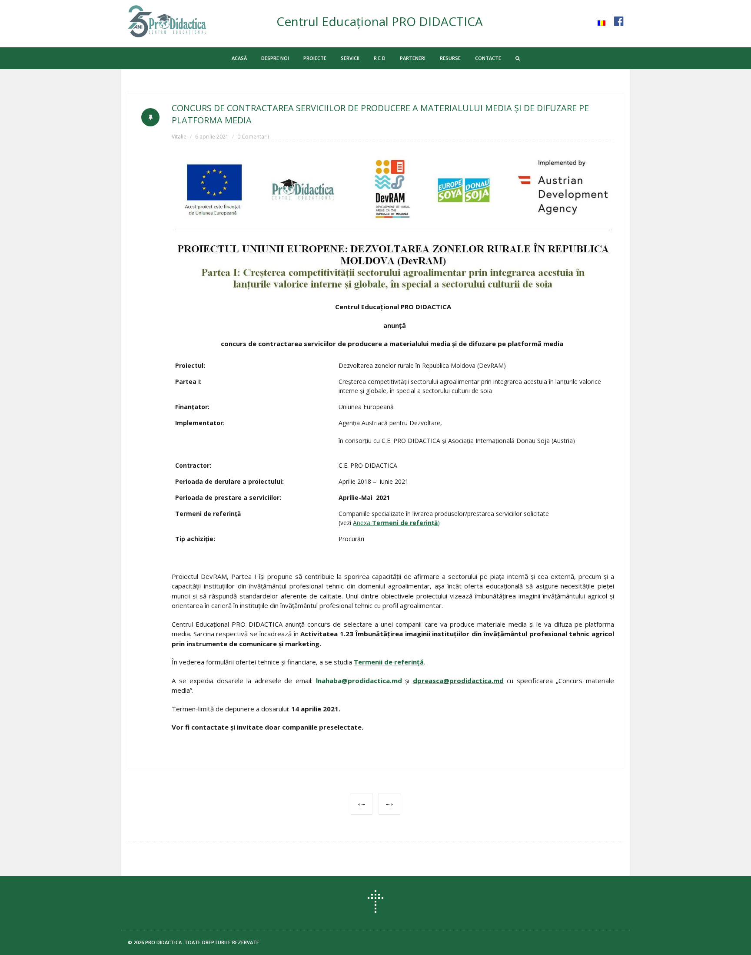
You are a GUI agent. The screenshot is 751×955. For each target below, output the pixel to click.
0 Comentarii (253, 136)
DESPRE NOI (275, 58)
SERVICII (350, 58)
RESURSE (450, 58)
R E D (379, 58)
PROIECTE (314, 58)
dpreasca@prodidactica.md (458, 680)
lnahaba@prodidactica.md (359, 680)
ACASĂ (239, 58)
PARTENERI (412, 58)
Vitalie (179, 136)
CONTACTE (488, 58)
